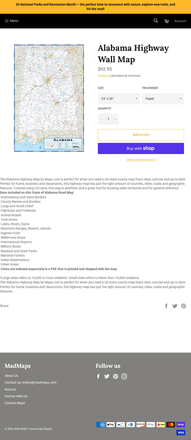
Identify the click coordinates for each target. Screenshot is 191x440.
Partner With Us (16, 396)
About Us (11, 376)
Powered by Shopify (40, 428)
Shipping (103, 75)
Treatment (150, 88)
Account (180, 21)
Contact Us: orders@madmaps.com (30, 382)
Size (101, 88)
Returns (10, 389)
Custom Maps (15, 403)
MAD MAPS (21, 428)
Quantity (104, 108)
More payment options (141, 159)
